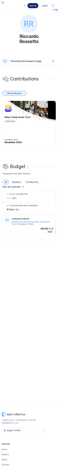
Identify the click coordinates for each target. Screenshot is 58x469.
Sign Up (33, 5)
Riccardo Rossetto (24, 222)
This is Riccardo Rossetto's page (25, 61)
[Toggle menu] (53, 5)
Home (4, 449)
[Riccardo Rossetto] (5, 61)
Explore (5, 454)
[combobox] (24, 430)
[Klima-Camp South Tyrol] (8, 108)
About (4, 459)
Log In (45, 5)
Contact (5, 464)
